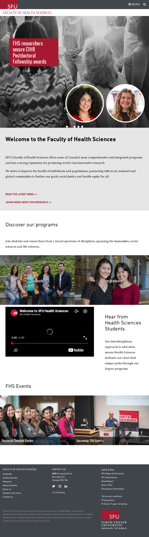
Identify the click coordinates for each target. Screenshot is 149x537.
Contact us (8, 497)
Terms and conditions (111, 496)
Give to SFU (106, 485)
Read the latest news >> (21, 194)
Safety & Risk (107, 470)
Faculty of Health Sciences (27, 13)
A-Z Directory (58, 493)
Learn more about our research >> (28, 202)
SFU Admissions (109, 478)
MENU (135, 4)
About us (7, 489)
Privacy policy (107, 500)
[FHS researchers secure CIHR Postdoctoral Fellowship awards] (74, 72)
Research (7, 482)
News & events (10, 485)
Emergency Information (112, 489)
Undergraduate (111, 280)
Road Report (107, 481)
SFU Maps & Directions (112, 474)
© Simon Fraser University (114, 504)
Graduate (37, 280)
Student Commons (12, 493)
